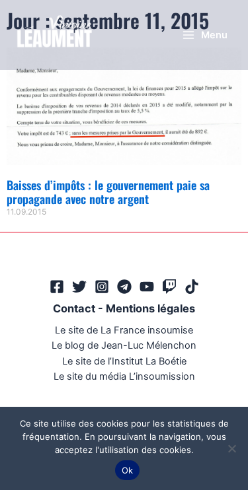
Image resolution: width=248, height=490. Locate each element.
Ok (128, 470)
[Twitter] (79, 286)
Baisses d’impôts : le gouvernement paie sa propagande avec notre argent (108, 192)
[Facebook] (57, 286)
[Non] (231, 448)
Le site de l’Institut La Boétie (124, 361)
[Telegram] (124, 286)
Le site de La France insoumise (124, 330)
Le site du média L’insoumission (124, 376)
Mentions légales (150, 308)
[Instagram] (102, 286)
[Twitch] (169, 286)
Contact (74, 308)
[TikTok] (192, 286)
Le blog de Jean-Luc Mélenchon (124, 345)
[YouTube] (147, 286)
